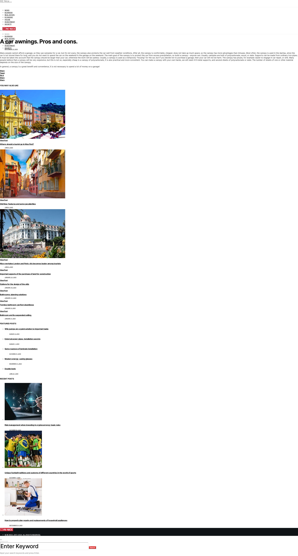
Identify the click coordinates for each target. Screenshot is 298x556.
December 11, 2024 (15, 363)
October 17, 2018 (15, 354)
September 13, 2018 (11, 49)
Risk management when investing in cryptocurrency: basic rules (32, 425)
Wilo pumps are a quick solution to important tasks (26, 329)
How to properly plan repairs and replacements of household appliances (36, 520)
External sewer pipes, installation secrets (22, 339)
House (7, 19)
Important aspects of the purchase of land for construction (25, 274)
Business (9, 13)
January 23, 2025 (10, 277)
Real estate (10, 15)
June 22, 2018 (13, 373)
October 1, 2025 (14, 477)
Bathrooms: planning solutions (13, 294)
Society (8, 24)
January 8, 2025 (10, 318)
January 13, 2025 (10, 298)
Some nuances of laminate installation (21, 349)
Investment (10, 22)
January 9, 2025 (10, 308)
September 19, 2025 (15, 525)
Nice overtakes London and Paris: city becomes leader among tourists (30, 263)
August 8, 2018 (14, 334)
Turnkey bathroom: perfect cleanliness (17, 305)
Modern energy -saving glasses (18, 359)
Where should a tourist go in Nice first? (17, 144)
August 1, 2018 (14, 344)
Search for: (4, 541)
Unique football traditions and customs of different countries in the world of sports (40, 473)
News (7, 10)
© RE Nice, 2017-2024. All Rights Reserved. (23, 535)
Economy (9, 17)
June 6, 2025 (9, 147)
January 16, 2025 (10, 287)
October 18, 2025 (15, 430)
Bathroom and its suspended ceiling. (16, 315)
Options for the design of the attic (14, 284)
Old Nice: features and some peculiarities (18, 204)
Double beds (10, 369)
